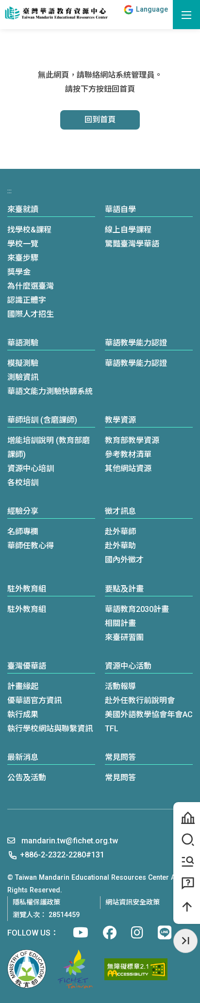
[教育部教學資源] (186, 861)
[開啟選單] (186, 14)
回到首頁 (100, 119)
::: (114, 14)
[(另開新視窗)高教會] (75, 969)
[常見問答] (186, 883)
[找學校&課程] (186, 840)
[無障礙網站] (135, 969)
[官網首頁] (55, 13)
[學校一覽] (186, 818)
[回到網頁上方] (186, 907)
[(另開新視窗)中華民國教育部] (26, 969)
